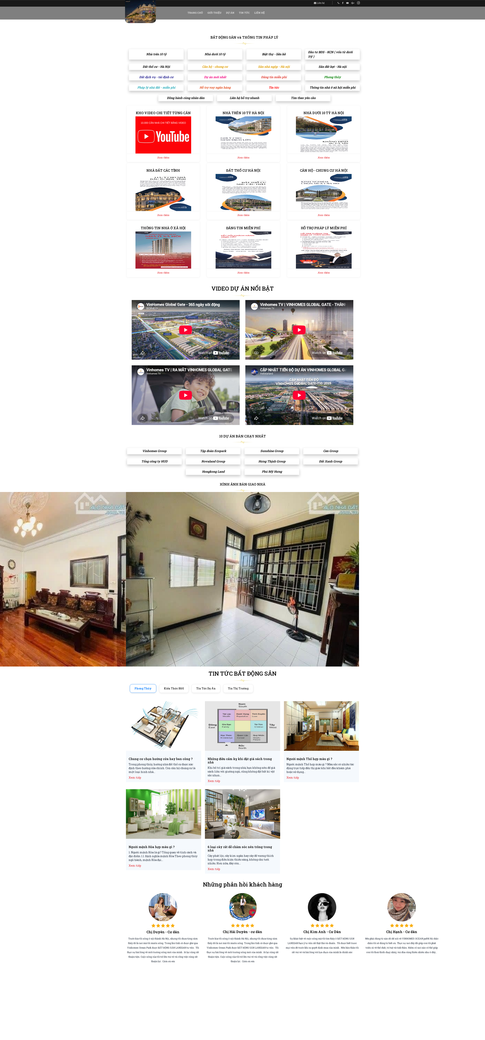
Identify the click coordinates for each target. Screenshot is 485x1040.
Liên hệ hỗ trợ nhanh (244, 98)
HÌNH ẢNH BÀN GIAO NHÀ (242, 484)
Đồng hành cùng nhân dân (185, 98)
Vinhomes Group (154, 451)
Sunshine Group (271, 451)
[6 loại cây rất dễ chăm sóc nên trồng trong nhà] (242, 814)
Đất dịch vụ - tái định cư (156, 77)
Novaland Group (213, 461)
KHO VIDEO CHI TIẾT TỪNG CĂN (163, 113)
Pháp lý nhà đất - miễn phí (156, 87)
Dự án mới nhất (215, 77)
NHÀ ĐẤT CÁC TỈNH (163, 170)
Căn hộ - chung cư (215, 67)
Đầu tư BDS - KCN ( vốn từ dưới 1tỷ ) (330, 54)
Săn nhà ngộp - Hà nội (274, 67)
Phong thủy (332, 77)
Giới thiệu (214, 12)
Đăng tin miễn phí (274, 77)
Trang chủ (195, 12)
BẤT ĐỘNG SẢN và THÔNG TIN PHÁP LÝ (244, 37)
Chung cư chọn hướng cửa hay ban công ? (160, 759)
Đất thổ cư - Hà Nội (156, 67)
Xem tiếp (135, 777)
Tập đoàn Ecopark (213, 451)
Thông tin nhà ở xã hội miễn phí (332, 87)
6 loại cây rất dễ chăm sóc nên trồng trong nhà (240, 848)
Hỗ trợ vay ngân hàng (215, 87)
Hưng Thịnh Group (272, 461)
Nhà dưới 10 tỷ (215, 54)
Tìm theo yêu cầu (303, 98)
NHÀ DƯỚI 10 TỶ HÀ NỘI (323, 113)
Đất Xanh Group (330, 461)
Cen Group (330, 451)
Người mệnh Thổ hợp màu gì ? (309, 759)
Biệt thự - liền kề (274, 54)
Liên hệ (320, 2)
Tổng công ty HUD (154, 461)
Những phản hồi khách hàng (242, 884)
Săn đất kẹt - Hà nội (332, 67)
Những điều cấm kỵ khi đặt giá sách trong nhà (240, 760)
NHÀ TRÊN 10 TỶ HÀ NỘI (243, 113)
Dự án (230, 12)
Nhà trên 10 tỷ (156, 54)
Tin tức (244, 12)
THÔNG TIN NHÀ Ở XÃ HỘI (163, 228)
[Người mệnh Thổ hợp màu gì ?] (321, 726)
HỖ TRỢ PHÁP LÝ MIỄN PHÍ (324, 228)
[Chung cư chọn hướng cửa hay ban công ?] (163, 726)
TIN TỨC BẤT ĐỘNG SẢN (242, 673)
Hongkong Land (213, 471)
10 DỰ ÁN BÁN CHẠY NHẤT (242, 436)
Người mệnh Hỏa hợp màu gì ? (151, 847)
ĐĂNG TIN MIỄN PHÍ (243, 228)
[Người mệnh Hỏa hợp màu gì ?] (163, 814)
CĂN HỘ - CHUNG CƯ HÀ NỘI (323, 170)
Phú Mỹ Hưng (272, 471)
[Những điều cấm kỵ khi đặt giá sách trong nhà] (242, 726)
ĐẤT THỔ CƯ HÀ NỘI (243, 170)
